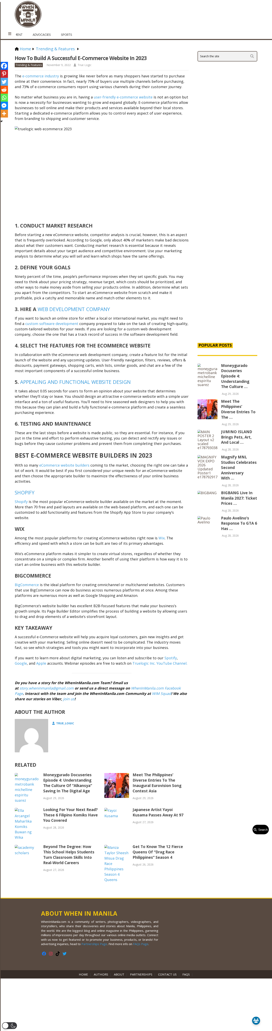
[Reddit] (4, 90)
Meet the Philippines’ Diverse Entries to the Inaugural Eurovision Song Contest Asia (157, 783)
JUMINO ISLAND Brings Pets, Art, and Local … (236, 437)
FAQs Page (140, 944)
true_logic (65, 723)
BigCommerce (27, 584)
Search (262, 829)
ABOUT (119, 974)
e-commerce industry (40, 76)
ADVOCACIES (42, 35)
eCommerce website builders (64, 465)
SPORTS (66, 35)
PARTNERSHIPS (141, 974)
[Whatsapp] (4, 98)
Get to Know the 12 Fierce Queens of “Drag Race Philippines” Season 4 (158, 852)
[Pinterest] (4, 74)
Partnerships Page (94, 944)
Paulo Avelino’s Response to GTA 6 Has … (239, 523)
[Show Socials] (256, 1021)
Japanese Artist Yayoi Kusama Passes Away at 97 (158, 812)
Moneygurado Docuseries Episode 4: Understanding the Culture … (235, 376)
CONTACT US (167, 974)
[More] (4, 114)
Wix (162, 538)
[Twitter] (4, 82)
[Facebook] (4, 66)
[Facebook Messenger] (4, 106)
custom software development (51, 323)
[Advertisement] (227, 271)
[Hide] (1, 121)
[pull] (9, 34)
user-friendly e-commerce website (123, 97)
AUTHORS (101, 974)
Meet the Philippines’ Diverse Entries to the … (238, 409)
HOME (84, 974)
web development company (74, 309)
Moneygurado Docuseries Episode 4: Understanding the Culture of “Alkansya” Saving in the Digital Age (67, 783)
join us (68, 698)
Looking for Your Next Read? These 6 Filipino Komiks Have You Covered (70, 815)
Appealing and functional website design (75, 381)
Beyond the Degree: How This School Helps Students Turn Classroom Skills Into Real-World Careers (68, 854)
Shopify (24, 492)
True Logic (84, 65)
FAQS (186, 974)
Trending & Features (29, 65)
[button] (9, 1025)
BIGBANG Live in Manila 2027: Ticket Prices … (239, 498)
